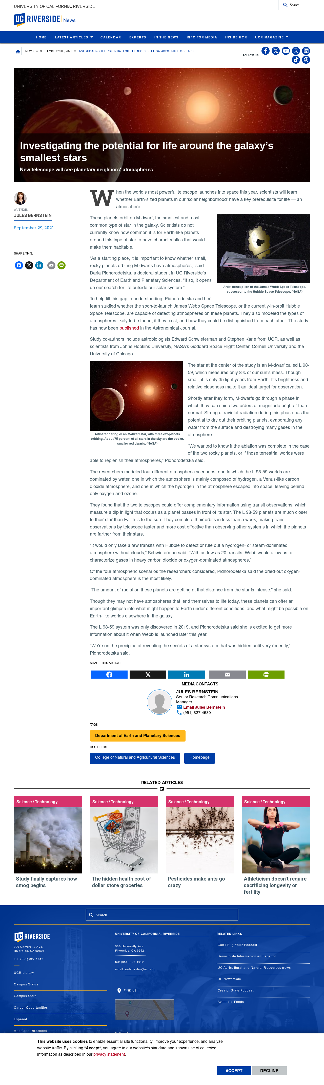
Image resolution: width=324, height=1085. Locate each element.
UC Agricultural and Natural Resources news (254, 967)
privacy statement (109, 1054)
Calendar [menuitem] (110, 37)
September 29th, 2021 (56, 51)
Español (20, 1019)
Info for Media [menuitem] (202, 37)
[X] (148, 673)
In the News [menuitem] (166, 37)
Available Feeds (231, 1002)
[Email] (227, 673)
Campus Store (25, 996)
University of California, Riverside (54, 6)
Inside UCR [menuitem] (236, 37)
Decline (269, 1070)
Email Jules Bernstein (203, 707)
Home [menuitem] (41, 37)
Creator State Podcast (236, 990)
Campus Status (26, 984)
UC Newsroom (229, 979)
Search (294, 5)
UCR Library (24, 973)
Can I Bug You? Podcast (237, 945)
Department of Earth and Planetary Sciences (137, 735)
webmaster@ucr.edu (140, 969)
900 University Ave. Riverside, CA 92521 (130, 948)
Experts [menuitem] (137, 37)
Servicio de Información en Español (247, 956)
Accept (234, 1070)
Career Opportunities (31, 1007)
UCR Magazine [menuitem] (269, 37)
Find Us (130, 990)
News (69, 19)
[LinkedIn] (186, 673)
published (129, 327)
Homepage (200, 757)
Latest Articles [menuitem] (71, 37)
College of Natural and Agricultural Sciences (135, 757)
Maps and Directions (30, 1031)
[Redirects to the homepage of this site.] (18, 51)
